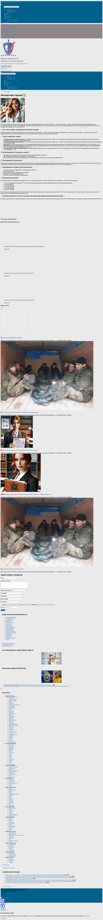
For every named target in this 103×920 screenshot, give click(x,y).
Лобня (10, 715)
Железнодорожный (14, 704)
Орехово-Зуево (13, 724)
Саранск (11, 800)
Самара (11, 799)
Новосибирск (12, 826)
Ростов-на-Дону (13, 783)
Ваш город (3, 601)
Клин (10, 709)
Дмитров (11, 698)
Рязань (10, 757)
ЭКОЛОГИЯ (8, 634)
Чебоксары (12, 805)
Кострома (11, 752)
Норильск (11, 827)
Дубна (10, 702)
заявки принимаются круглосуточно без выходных (14, 63)
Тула (10, 762)
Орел (10, 756)
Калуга (10, 751)
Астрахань (11, 779)
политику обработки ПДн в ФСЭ (45, 604)
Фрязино (11, 737)
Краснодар (11, 782)
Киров (10, 792)
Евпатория (11, 853)
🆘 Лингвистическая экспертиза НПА (11, 337)
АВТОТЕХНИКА (9, 622)
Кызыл (10, 825)
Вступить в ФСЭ (6, 886)
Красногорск (12, 713)
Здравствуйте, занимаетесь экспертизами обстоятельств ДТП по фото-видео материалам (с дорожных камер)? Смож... (38, 876)
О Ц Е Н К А (8, 623)
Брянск (10, 746)
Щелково (11, 740)
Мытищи (11, 718)
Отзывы (6, 18)
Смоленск (11, 759)
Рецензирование (6, 646)
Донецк (11, 861)
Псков (10, 775)
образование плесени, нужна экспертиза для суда (18, 878)
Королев (11, 712)
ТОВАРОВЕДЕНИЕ (10, 627)
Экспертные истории (8, 867)
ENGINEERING (8, 620)
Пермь (10, 797)
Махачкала (11, 847)
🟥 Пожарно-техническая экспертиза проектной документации (19, 450)
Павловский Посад (14, 725)
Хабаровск (11, 837)
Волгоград (12, 781)
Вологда (11, 769)
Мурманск (11, 773)
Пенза (10, 796)
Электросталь (12, 742)
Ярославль (12, 764)
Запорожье (12, 859)
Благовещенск (13, 832)
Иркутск (11, 821)
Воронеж (11, 748)
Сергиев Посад (13, 731)
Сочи (10, 784)
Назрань (11, 848)
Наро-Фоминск (13, 720)
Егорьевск (11, 703)
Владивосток (12, 834)
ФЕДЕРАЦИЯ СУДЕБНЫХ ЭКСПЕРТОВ (10, 1)
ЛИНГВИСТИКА (9, 629)
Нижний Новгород (14, 794)
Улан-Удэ (11, 836)
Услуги (5, 13)
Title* (2, 578)
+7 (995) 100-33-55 (5, 67)
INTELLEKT (8, 636)
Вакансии (9, 12)
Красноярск (12, 823)
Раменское (11, 729)
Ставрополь (12, 850)
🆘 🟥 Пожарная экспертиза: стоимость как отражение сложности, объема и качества (26, 494)
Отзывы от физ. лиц (12, 21)
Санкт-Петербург (13, 766)
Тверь (10, 761)
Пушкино (11, 728)
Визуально (4, 581)
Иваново (11, 750)
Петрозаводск (12, 774)
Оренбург (11, 795)
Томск (10, 830)
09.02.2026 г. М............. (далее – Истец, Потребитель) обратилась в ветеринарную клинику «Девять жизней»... (34, 874)
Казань (10, 791)
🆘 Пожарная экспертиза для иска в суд (12, 569)
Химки (10, 738)
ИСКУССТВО (8, 635)
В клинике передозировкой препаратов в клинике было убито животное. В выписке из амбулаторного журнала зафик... (37, 881)
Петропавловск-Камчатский (16, 835)
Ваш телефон (4, 599)
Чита (10, 839)
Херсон (11, 858)
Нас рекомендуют (12, 10)
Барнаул (11, 819)
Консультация (7, 16)
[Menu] (1, 4)
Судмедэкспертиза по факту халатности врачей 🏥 (19, 273)
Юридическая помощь (8, 643)
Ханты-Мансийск (13, 814)
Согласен (3, 918)
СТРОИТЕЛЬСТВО (10, 618)
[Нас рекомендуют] (51, 658)
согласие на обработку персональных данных (18, 604)
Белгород (11, 744)
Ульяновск (11, 803)
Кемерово (11, 822)
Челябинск (11, 816)
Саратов (11, 801)
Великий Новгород (14, 770)
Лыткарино (12, 716)
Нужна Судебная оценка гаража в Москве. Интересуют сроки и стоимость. (25, 882)
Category (3, 590)
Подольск (11, 726)
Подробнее (86, 916)
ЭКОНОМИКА (8, 625)
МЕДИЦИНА (7, 91)
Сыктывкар (12, 777)
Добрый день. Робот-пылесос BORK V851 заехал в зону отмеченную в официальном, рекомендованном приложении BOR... (38, 880)
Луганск (11, 862)
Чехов (10, 739)
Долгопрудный (13, 699)
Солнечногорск (13, 734)
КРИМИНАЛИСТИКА (10, 617)
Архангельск (12, 768)
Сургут (10, 812)
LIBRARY (7, 639)
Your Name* (4, 596)
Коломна (11, 711)
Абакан (10, 818)
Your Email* (4, 593)
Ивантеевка (12, 707)
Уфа (10, 804)
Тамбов (11, 760)
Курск (10, 753)
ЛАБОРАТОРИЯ (9, 630)
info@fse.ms (4, 68)
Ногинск (11, 721)
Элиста (11, 786)
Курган (10, 809)
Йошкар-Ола (12, 790)
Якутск (10, 841)
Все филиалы (5, 865)
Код (9, 581)
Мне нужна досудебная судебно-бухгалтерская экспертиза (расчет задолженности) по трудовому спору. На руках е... (37, 877)
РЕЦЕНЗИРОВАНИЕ (10, 638)
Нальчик (11, 849)
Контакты (6, 22)
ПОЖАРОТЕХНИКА (10, 631)
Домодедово (12, 700)
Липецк (11, 755)
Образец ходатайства (8, 644)
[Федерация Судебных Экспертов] (8, 56)
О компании (7, 9)
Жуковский (12, 706)
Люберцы (11, 717)
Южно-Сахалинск (13, 840)
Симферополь (12, 856)
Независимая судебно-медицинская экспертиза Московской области (24, 246)
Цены (5, 14)
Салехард (11, 810)
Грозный (11, 845)
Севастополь (12, 854)
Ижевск (11, 788)
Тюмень (11, 813)
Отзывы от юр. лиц (12, 19)
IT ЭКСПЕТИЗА (9, 626)
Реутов (11, 730)
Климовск (11, 708)
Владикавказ (12, 844)
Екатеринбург (12, 808)
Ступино (11, 735)
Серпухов (11, 733)
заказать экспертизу (6, 71)
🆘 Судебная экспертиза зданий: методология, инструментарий (19, 412)
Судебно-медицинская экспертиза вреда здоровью (19, 300)
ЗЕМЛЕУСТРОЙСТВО (11, 633)
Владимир (11, 747)
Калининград (12, 772)
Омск (10, 828)
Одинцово (11, 722)
